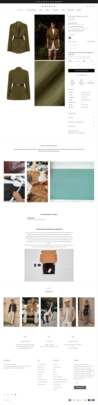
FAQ (54, 369)
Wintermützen (41, 372)
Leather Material (41, 379)
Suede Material (41, 384)
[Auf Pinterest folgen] (11, 394)
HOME (63, 10)
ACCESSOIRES (55, 10)
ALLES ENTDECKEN (31, 10)
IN (93, 61)
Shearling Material (42, 382)
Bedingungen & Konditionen (60, 379)
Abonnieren (80, 387)
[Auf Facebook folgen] (4, 394)
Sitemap (39, 377)
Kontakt (55, 389)
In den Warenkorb (81, 70)
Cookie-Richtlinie (57, 377)
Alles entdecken (41, 364)
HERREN (47, 10)
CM (90, 61)
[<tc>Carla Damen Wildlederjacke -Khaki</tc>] (70, 38)
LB (78, 61)
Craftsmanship (57, 367)
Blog (54, 372)
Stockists (39, 374)
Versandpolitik (56, 384)
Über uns (55, 364)
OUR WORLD (71, 10)
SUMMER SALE (20, 10)
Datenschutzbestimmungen (60, 382)
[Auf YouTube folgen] (15, 394)
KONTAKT (79, 10)
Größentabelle (91, 41)
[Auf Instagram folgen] (8, 394)
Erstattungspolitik (57, 387)
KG (76, 61)
